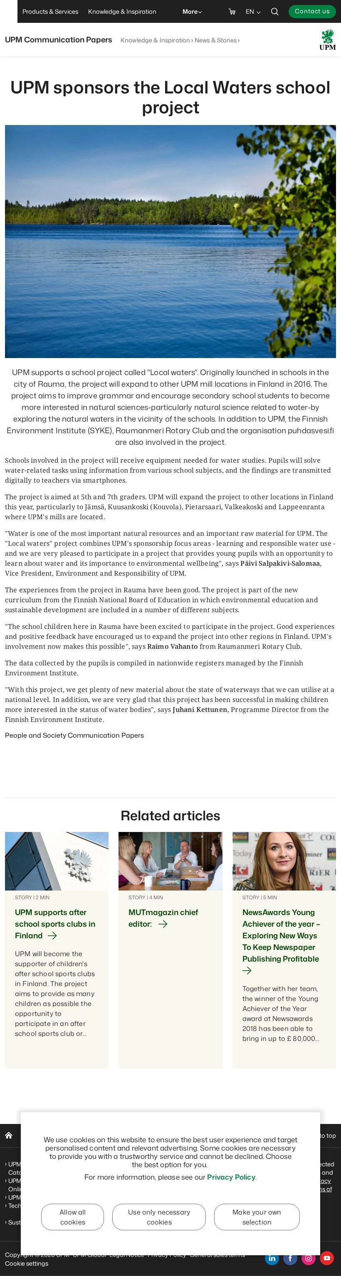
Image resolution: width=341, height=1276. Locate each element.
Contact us (312, 11)
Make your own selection (256, 1217)
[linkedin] (272, 1258)
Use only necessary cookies (159, 1217)
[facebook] (290, 1258)
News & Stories (216, 40)
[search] (275, 11)
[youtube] (327, 1258)
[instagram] (308, 1258)
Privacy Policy (231, 1177)
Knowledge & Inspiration (155, 40)
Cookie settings (26, 1263)
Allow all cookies (72, 1217)
